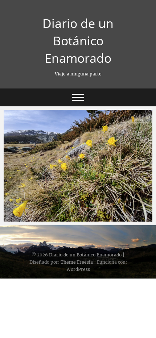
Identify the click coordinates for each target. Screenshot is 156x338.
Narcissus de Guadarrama (45, 218)
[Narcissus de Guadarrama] (78, 166)
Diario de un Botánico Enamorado (78, 40)
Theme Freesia (77, 262)
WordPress (78, 269)
